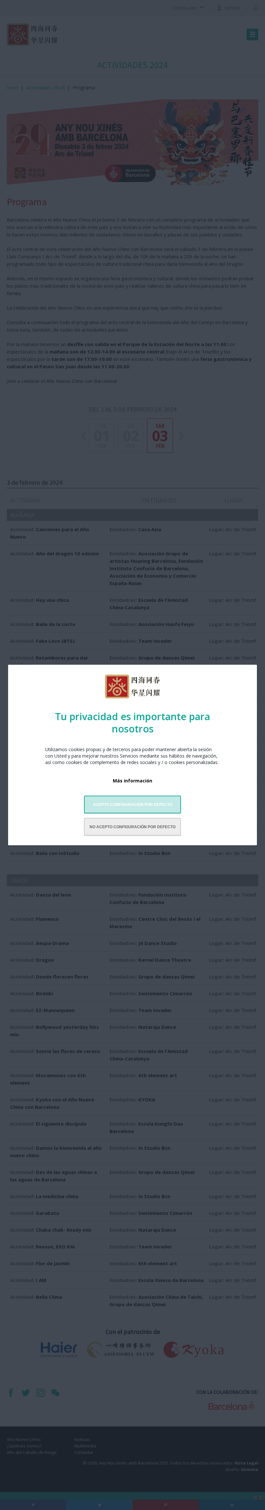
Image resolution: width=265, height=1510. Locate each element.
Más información (132, 781)
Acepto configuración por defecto (132, 804)
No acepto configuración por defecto (132, 827)
